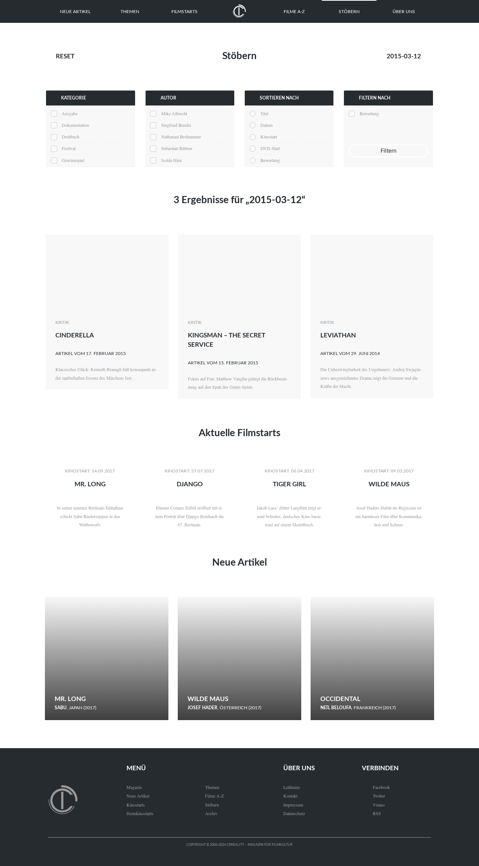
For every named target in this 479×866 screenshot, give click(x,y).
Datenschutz (294, 813)
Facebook (376, 787)
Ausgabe (69, 113)
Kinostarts (135, 805)
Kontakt (290, 796)
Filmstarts (184, 11)
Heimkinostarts (139, 813)
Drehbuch (70, 137)
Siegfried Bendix (176, 125)
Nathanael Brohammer (181, 137)
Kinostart (268, 137)
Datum (266, 125)
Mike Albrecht (174, 113)
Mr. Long (90, 484)
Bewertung (270, 160)
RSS (371, 813)
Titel (264, 113)
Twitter (373, 796)
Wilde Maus (389, 484)
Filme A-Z (294, 11)
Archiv (211, 813)
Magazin (134, 787)
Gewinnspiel (73, 160)
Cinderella (74, 335)
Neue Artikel (75, 11)
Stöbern (349, 11)
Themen (129, 11)
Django (190, 484)
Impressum (293, 805)
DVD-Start (270, 148)
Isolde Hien (171, 160)
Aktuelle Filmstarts (239, 433)
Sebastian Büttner (176, 148)
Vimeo (373, 805)
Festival (69, 148)
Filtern (388, 151)
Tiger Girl (289, 484)
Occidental (340, 699)
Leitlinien (291, 787)
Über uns (404, 11)
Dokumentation (75, 125)
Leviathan (338, 335)
